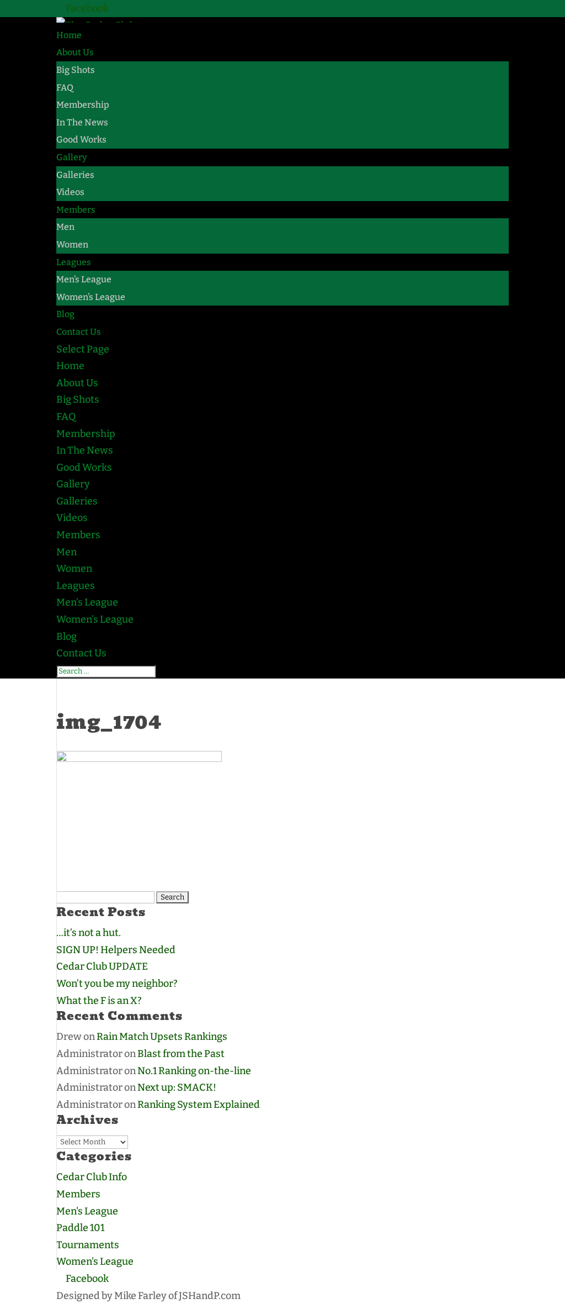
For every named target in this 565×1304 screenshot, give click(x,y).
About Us (75, 52)
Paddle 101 (80, 1228)
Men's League (87, 1211)
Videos (70, 192)
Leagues (73, 262)
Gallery (71, 157)
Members (75, 209)
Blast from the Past (181, 1054)
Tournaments (87, 1245)
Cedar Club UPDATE (102, 966)
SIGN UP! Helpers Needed (115, 950)
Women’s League (90, 297)
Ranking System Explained (198, 1104)
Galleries (75, 175)
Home (69, 35)
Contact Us (78, 332)
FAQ (64, 87)
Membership (82, 104)
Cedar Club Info (91, 1177)
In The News (82, 122)
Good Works (81, 139)
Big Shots (75, 70)
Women (72, 244)
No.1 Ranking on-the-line (194, 1071)
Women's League (95, 1261)
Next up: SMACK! (176, 1087)
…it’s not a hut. (88, 933)
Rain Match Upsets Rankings (162, 1036)
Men (65, 227)
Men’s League (83, 279)
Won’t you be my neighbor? (117, 983)
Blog (65, 314)
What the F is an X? (99, 1001)
